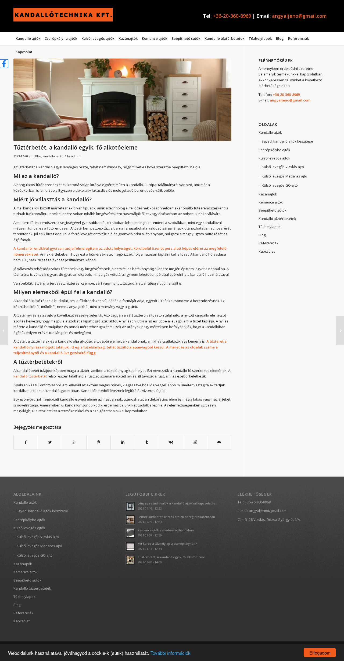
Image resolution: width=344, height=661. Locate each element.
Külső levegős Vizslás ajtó (283, 166)
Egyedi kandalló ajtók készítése (287, 141)
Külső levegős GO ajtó (280, 185)
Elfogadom (320, 652)
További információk (170, 652)
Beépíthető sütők (272, 210)
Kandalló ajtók (270, 132)
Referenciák (268, 243)
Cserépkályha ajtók (274, 149)
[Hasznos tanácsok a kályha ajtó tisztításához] (4, 330)
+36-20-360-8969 (232, 16)
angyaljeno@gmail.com (299, 16)
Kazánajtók (268, 194)
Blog (38, 156)
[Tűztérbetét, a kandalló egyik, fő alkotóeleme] (122, 100)
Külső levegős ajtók (274, 158)
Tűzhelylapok (270, 226)
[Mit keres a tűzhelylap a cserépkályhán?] (340, 330)
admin (75, 156)
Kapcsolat (267, 251)
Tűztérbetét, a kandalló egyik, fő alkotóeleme (75, 147)
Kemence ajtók (271, 202)
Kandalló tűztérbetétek (277, 218)
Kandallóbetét (53, 156)
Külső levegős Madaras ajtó (284, 176)
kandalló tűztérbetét (30, 376)
